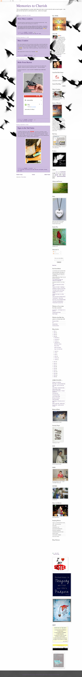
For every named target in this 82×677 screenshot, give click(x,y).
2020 (55, 332)
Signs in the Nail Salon (26, 128)
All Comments (56, 253)
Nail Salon (36, 169)
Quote (56, 175)
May (55, 354)
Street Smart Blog (55, 399)
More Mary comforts (25, 18)
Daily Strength (54, 313)
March (56, 356)
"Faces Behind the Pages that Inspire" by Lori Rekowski (57, 280)
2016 (55, 363)
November (56, 339)
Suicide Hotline (55, 324)
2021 (55, 331)
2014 (55, 366)
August (56, 351)
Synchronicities (61, 176)
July (55, 352)
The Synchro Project (56, 394)
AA (52, 322)
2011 (55, 371)
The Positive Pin (55, 393)
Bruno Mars (22, 169)
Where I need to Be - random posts (58, 403)
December (56, 337)
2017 (55, 361)
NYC (37, 33)
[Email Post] (34, 32)
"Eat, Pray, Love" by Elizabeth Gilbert (58, 299)
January (56, 359)
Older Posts (47, 174)
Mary (35, 33)
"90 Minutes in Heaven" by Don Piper (58, 288)
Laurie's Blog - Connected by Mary (58, 387)
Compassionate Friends (56, 312)
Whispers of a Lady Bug (56, 382)
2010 (55, 373)
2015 (55, 365)
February (56, 357)
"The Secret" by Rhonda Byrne (57, 301)
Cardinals (63, 172)
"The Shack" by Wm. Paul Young (58, 290)
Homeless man (31, 33)
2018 (55, 336)
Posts (55, 251)
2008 (55, 376)
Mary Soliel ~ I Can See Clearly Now (58, 383)
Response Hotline (55, 321)
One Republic (41, 169)
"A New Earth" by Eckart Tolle (57, 302)
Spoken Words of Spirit (56, 389)
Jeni (60, 35)
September (57, 342)
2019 (55, 334)
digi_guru (50, 674)
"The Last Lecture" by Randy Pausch (58, 296)
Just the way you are (28, 169)
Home (33, 174)
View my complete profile (56, 56)
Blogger (58, 674)
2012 (55, 370)
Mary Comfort (23, 40)
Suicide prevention (55, 325)
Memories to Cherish (31, 5)
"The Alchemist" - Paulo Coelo (57, 298)
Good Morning (26, 33)
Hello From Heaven (25, 62)
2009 (55, 375)
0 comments (30, 32)
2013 (55, 368)
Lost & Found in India (56, 396)
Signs (40, 33)
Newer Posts (19, 174)
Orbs (60, 173)
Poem (64, 173)
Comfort (21, 33)
